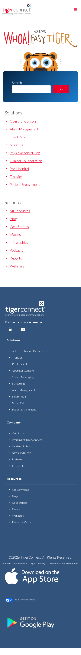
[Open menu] (75, 9)
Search (61, 89)
